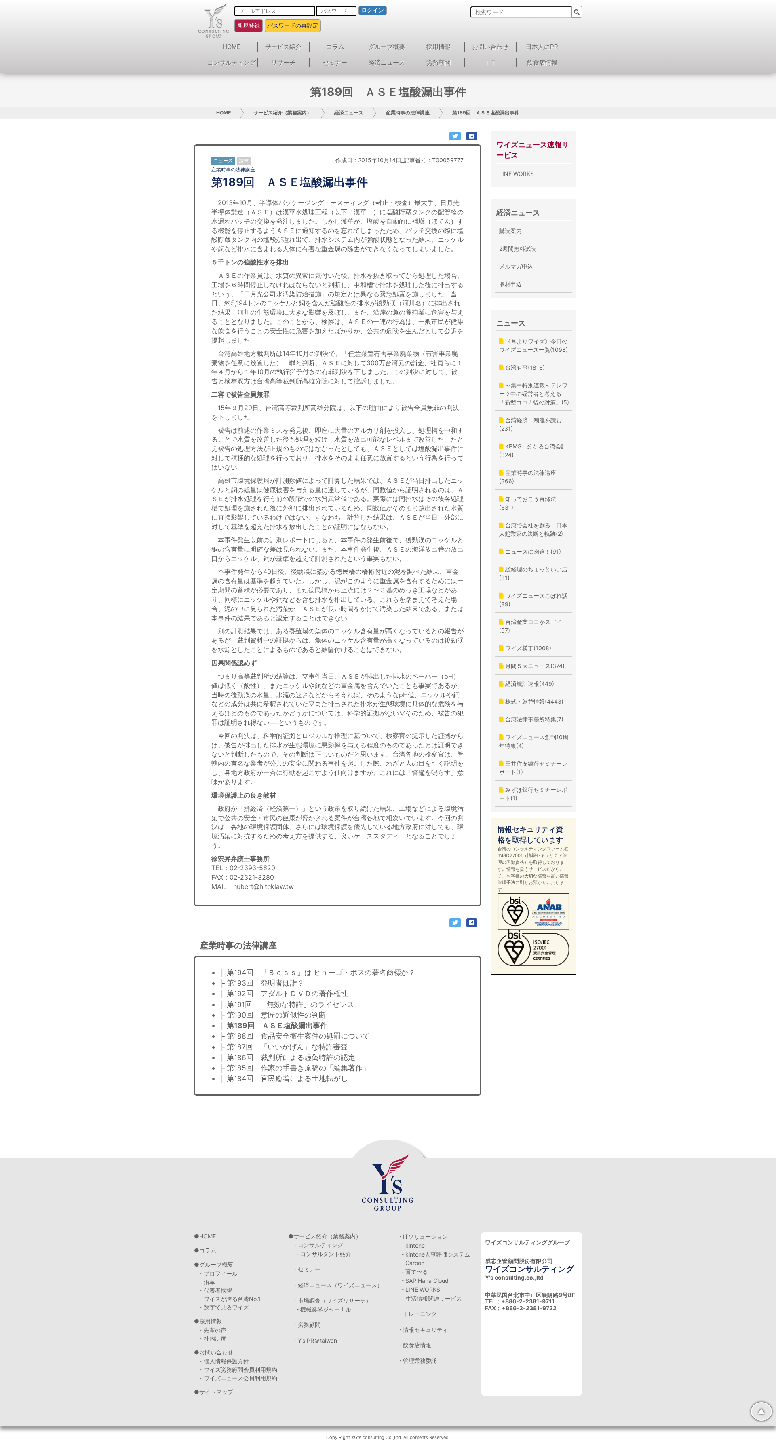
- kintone (413, 1245)
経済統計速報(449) (529, 683)
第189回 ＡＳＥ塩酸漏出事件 (485, 113)
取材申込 (510, 284)
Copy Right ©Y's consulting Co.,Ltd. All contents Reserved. (388, 1437)
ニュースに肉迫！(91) (532, 551)
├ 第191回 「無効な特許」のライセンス (286, 1004)
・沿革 (206, 1281)
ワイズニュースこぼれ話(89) (533, 599)
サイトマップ (216, 1391)
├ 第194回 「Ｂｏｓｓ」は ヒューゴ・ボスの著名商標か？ (317, 972)
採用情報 (438, 47)
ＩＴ (490, 62)
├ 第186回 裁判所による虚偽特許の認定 (287, 1057)
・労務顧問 (306, 1324)
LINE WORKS (516, 173)
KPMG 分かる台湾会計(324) (533, 450)
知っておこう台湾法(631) (527, 503)
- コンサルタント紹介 (323, 1253)
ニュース (510, 323)
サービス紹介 (283, 47)
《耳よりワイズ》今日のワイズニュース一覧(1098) (533, 345)
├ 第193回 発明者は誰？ (261, 983)
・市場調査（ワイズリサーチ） (331, 1300)
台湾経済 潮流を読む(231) (530, 424)
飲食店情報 (542, 62)
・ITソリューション (422, 1236)
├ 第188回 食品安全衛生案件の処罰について (294, 1036)
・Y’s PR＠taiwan (314, 1340)
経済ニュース (387, 62)
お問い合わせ (490, 47)
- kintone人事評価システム (435, 1254)
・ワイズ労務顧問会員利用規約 (237, 1369)
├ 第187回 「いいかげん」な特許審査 (283, 1047)
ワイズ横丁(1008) (527, 648)
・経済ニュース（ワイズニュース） (337, 1285)
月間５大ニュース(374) (534, 665)
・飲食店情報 (414, 1344)
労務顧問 (438, 62)
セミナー (335, 62)
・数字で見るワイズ (223, 1307)
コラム (335, 47)
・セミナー (306, 1269)
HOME (231, 47)
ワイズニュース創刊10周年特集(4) (533, 741)
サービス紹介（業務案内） (282, 113)
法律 (244, 160)
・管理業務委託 (417, 1360)
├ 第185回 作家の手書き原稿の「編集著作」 (294, 1068)
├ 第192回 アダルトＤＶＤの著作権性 (283, 993)
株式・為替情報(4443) (533, 701)
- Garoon (412, 1262)
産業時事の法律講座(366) (527, 476)
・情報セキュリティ (422, 1329)
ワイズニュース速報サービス (532, 149)
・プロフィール (218, 1273)
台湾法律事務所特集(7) (533, 719)
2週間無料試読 (517, 248)
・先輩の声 (212, 1329)
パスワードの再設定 (292, 25)
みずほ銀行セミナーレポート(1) (533, 794)
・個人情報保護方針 (223, 1361)
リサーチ (283, 62)
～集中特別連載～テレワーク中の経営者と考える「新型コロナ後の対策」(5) (534, 394)
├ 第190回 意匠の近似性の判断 (272, 1015)
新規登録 (248, 25)
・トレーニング (417, 1313)
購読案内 (510, 230)
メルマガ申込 (516, 266)
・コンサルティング (317, 1245)
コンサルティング (231, 62)
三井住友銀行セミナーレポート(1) (533, 767)
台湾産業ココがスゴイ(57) (530, 626)
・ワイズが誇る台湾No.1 (229, 1298)
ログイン (372, 10)
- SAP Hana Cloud (425, 1280)
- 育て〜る (414, 1271)
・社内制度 (212, 1338)
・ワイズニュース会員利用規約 (237, 1378)
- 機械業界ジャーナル (323, 1309)
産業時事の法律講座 (408, 113)
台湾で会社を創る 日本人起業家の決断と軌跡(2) (533, 529)
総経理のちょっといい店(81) (533, 573)
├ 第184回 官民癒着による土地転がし (283, 1078)
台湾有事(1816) (524, 367)
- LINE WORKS (420, 1289)
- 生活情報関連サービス (431, 1298)
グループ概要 (387, 47)
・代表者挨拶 (215, 1290)
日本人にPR (542, 47)
